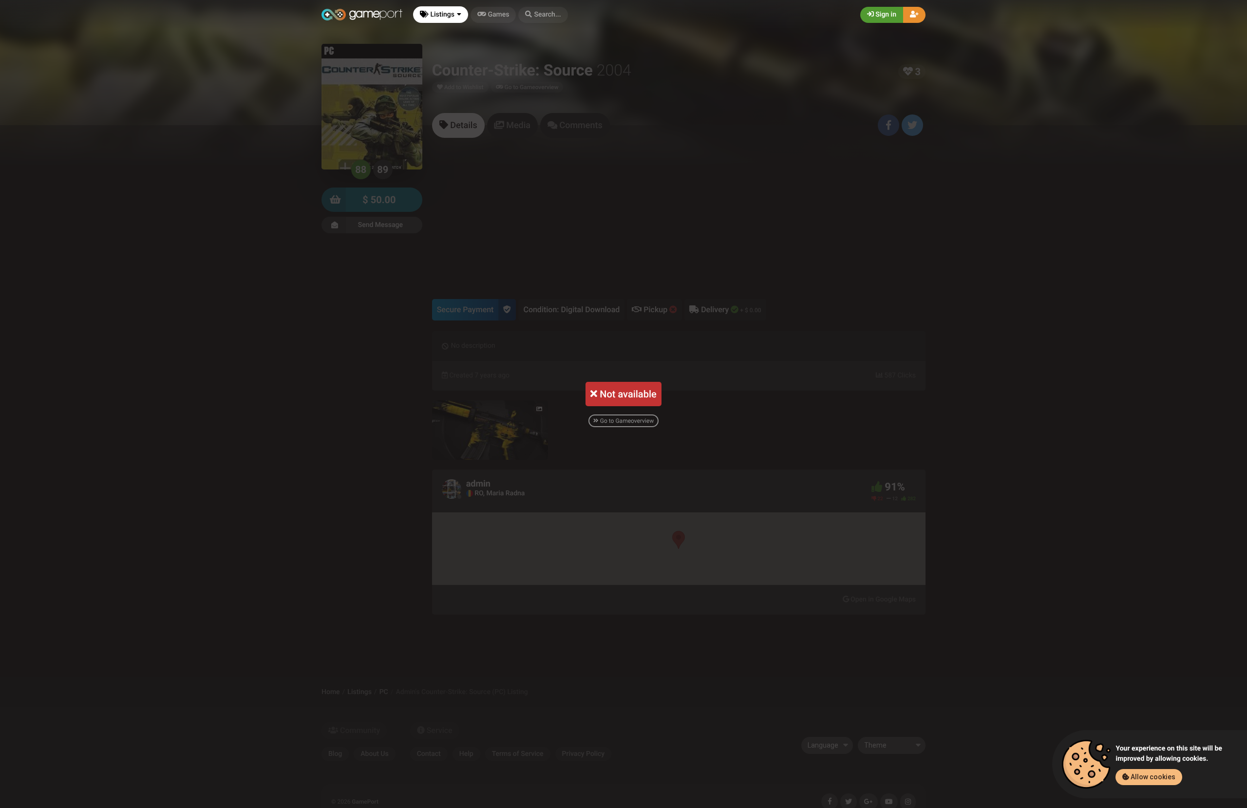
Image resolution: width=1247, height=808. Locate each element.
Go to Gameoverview (626, 420)
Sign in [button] (885, 15)
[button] (542, 15)
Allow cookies (1152, 777)
